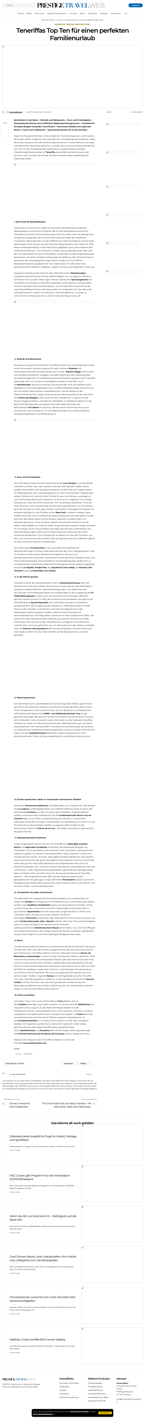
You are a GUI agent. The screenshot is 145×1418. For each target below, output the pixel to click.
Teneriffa (28, 1054)
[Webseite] (93, 1074)
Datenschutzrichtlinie (79, 1411)
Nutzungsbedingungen (42, 1414)
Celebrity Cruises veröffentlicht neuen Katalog (37, 1339)
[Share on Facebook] (113, 112)
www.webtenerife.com (34, 1043)
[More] (127, 112)
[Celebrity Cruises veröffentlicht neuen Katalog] (112, 1345)
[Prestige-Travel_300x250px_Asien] (123, 284)
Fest (60, 1001)
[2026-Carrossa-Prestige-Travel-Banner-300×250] (123, 137)
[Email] (120, 112)
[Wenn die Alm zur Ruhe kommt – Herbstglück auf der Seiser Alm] (112, 1224)
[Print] (124, 112)
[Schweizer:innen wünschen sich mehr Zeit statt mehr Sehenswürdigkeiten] (112, 1305)
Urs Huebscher (15, 112)
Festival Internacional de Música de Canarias (41, 1034)
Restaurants (69, 880)
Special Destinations (78, 24)
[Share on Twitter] (117, 112)
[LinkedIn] (97, 1074)
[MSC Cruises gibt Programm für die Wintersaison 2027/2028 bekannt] (112, 1183)
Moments (60, 24)
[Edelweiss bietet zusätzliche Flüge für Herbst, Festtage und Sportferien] (112, 1143)
